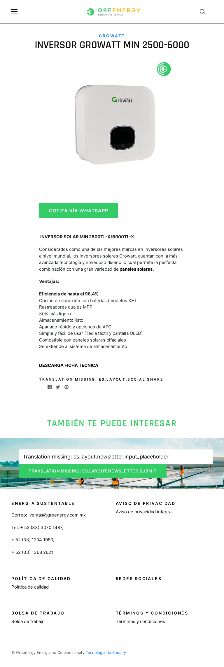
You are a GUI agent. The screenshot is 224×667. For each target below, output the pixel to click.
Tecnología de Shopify (106, 652)
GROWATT (112, 35)
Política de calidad (30, 587)
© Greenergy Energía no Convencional (46, 652)
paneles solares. (136, 269)
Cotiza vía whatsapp (78, 210)
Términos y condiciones (140, 621)
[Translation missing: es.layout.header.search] (202, 11)
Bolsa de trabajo (28, 621)
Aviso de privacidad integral (144, 511)
